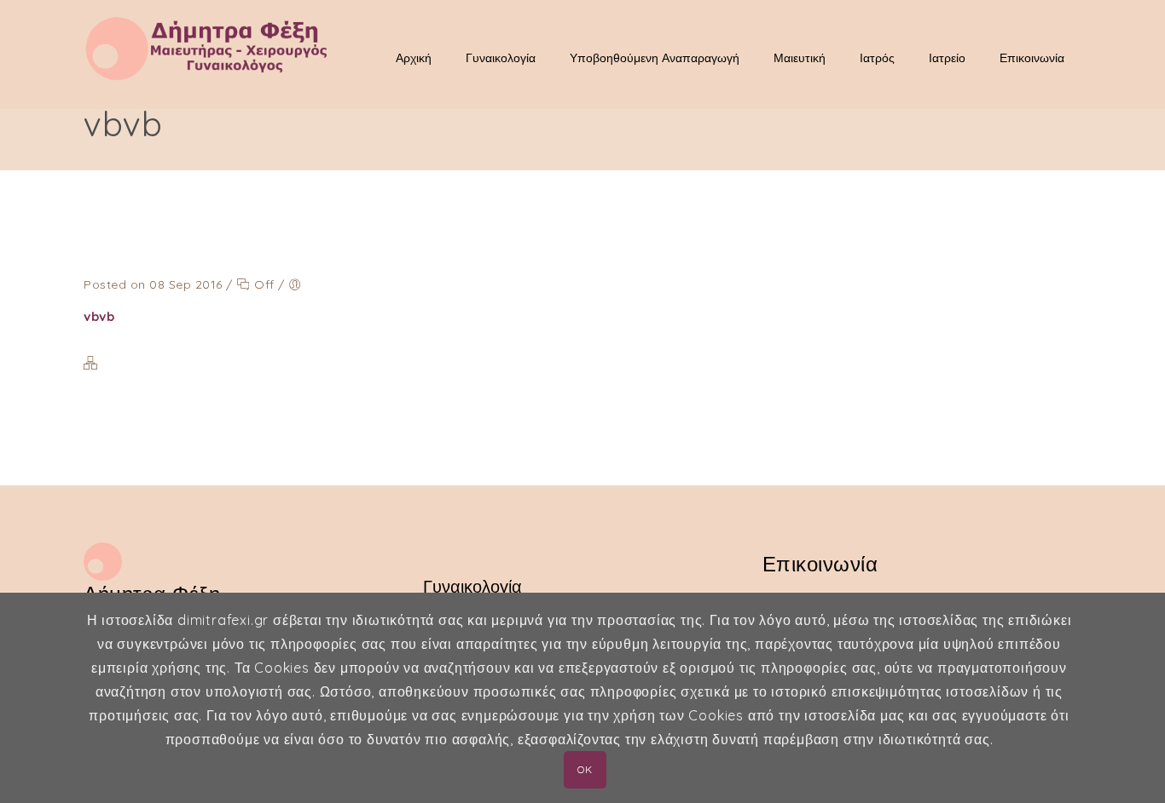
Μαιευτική (800, 58)
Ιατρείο (947, 58)
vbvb (99, 316)
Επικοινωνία (1032, 58)
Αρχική (414, 58)
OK (584, 768)
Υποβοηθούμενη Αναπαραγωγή (654, 58)
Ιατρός (877, 58)
